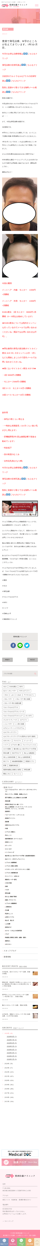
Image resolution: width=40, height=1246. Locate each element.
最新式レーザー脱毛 (11, 879)
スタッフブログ (10, 951)
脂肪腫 (7, 821)
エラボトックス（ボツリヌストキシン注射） (18, 869)
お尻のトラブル (9, 917)
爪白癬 (7, 910)
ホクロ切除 (7, 749)
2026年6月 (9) (12, 1043)
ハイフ (5, 745)
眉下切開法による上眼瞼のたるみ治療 (16, 797)
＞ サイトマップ (8, 1221)
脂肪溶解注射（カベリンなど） (14, 838)
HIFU (21, 686)
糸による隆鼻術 (29, 753)
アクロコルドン (29, 695)
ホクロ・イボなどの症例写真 (13, 930)
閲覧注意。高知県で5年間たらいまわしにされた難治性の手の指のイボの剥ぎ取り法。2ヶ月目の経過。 (16, 984)
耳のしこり (8, 835)
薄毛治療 (5, 29)
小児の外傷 (8, 883)
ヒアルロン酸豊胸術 (11, 862)
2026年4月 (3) (12, 1049)
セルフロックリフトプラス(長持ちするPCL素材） (19, 736)
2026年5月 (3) (12, 1046)
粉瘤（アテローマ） (11, 900)
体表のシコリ (9, 842)
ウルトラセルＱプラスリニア (13, 716)
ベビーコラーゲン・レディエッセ (14, 815)
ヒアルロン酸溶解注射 (11, 872)
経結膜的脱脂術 (17, 761)
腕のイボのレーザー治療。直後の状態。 (15, 1005)
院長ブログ (8, 787)
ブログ (7, 934)
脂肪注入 (7, 941)
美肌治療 (7, 801)
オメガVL (28, 716)
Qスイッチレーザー (9, 691)
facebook (13, 645)
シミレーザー (7, 724)
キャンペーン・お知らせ (12, 876)
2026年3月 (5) (12, 1053)
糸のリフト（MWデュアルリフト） (15, 859)
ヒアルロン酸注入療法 (11, 866)
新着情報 (7, 957)
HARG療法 (13, 686)
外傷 (6, 828)
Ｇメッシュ (17, 774)
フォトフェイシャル (29, 745)
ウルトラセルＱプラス (10, 707)
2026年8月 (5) (12, 1036)
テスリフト (17, 740)
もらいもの (8, 849)
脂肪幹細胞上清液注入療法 (12, 769)
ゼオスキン (7, 740)
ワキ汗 (7, 890)
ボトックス (8, 845)
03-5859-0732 (7, 1209)
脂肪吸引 (7, 811)
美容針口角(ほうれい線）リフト (14, 804)
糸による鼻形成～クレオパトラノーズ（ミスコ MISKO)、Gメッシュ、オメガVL (19, 807)
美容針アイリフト (10, 818)
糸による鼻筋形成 (24, 757)
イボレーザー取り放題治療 (12, 703)
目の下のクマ (16, 753)
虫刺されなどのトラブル (12, 825)
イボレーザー (7, 699)
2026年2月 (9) (12, 1056)
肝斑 (4, 765)
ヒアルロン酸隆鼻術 (11, 903)
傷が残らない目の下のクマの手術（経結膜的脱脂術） (20, 855)
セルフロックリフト (10, 732)
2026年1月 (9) (12, 1059)
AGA (5, 686)
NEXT (32, 660)
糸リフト (6, 761)
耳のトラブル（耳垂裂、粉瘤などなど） (16, 794)
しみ (12, 695)
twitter (27, 645)
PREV (7, 660)
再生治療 (6, 753)
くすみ (5, 695)
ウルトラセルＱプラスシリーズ (13, 711)
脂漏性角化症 (13, 765)
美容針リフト (29, 761)
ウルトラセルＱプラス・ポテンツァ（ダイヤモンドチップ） (21, 790)
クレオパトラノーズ (10, 720)
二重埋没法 (8, 907)
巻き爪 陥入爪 (9, 920)
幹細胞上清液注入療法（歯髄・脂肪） (16, 937)
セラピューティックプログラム (13, 728)
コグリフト (23, 720)
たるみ (19, 695)
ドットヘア (27, 740)
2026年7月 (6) (12, 1040)
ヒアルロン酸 (15, 745)
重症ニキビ (7, 774)
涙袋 (6, 886)
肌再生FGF (8, 927)
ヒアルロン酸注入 (10, 832)
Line (20, 645)
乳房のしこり (9, 913)
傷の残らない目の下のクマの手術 (25, 749)
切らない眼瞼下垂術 (11, 896)
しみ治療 (7, 924)
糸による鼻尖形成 (9, 757)
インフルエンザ (9, 852)
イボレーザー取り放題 (22, 699)
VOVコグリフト (24, 691)
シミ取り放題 (19, 724)
